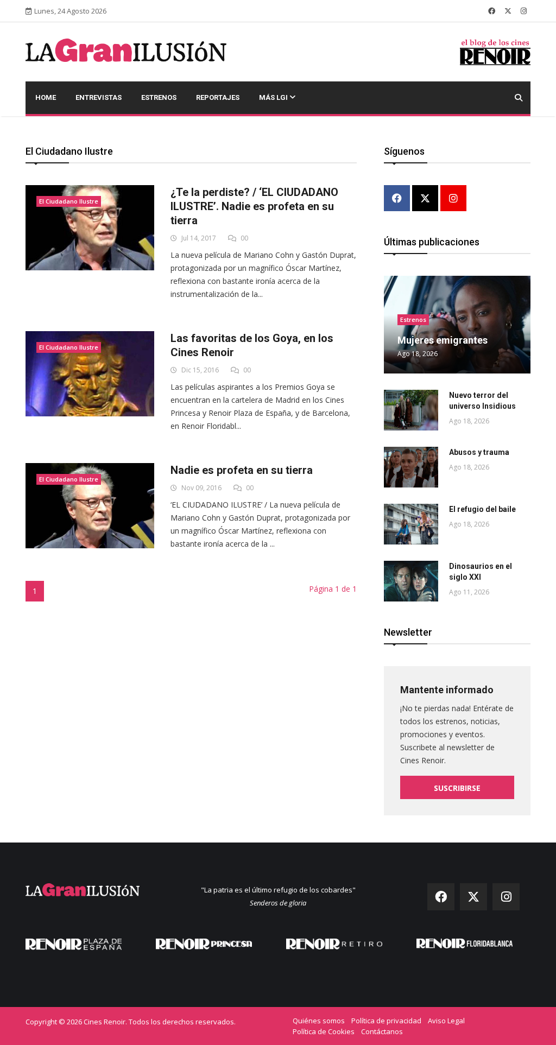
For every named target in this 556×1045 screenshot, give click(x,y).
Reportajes (217, 97)
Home (45, 97)
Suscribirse (457, 788)
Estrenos (158, 97)
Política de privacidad (386, 1020)
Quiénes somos (319, 1020)
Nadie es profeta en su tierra (241, 470)
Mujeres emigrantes (442, 340)
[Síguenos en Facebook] (491, 11)
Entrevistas (98, 97)
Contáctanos (382, 1031)
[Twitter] (425, 199)
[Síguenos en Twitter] (507, 11)
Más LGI (274, 97)
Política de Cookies (324, 1031)
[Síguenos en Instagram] (524, 11)
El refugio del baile (482, 509)
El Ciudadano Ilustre (68, 201)
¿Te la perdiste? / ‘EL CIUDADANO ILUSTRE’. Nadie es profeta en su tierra (254, 206)
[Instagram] (453, 199)
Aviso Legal (446, 1020)
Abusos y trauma (479, 452)
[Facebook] (397, 199)
